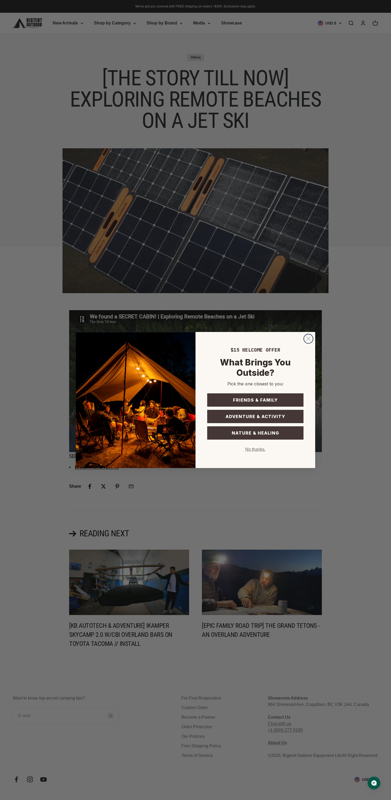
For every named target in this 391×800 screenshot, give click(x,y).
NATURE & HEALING (255, 433)
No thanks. (255, 449)
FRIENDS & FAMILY (255, 400)
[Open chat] (374, 783)
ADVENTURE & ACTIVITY (255, 416)
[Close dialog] (308, 338)
